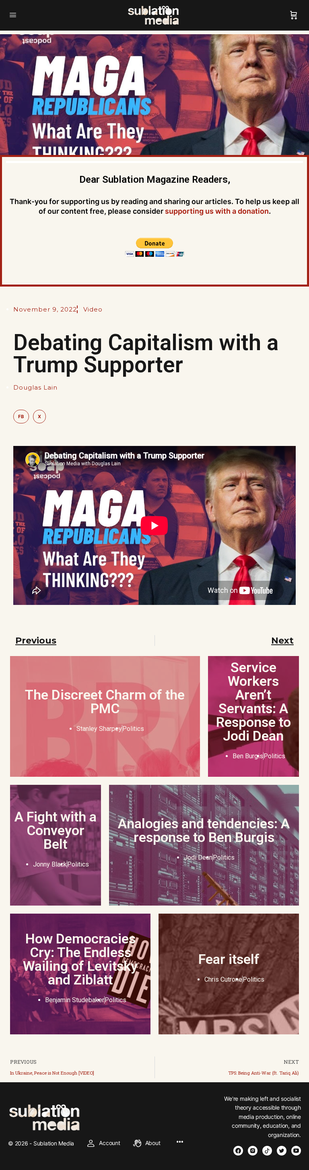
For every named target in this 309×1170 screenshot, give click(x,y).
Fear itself (229, 959)
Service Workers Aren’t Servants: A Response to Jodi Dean (253, 701)
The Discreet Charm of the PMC (105, 701)
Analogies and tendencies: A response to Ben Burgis (204, 830)
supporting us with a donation (217, 211)
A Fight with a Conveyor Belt (55, 830)
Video (93, 309)
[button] (21, 416)
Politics (133, 729)
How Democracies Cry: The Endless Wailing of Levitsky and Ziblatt (80, 959)
